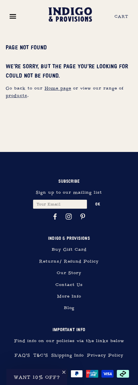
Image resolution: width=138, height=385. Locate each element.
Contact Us (69, 285)
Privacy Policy (105, 355)
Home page (58, 88)
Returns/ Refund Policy (69, 261)
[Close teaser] (64, 372)
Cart (121, 16)
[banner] (70, 13)
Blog (69, 308)
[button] (36, 377)
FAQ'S (22, 355)
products (16, 95)
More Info (69, 296)
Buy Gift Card (69, 249)
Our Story (69, 273)
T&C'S (40, 355)
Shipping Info (67, 355)
